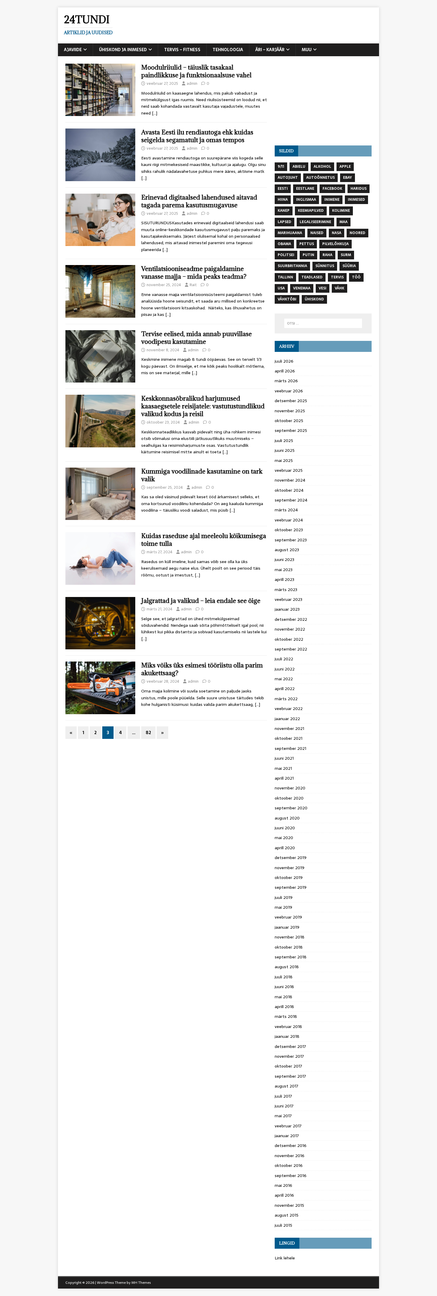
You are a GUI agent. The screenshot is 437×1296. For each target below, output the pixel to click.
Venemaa (301, 288)
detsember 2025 (291, 400)
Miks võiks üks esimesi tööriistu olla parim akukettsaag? (202, 669)
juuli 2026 (284, 361)
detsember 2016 (290, 1145)
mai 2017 (283, 1115)
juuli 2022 (284, 659)
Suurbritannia (292, 266)
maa (343, 222)
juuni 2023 (284, 559)
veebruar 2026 (289, 391)
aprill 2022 (285, 688)
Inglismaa (306, 200)
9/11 (281, 167)
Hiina (283, 200)
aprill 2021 (284, 778)
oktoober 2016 (289, 1165)
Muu (307, 49)
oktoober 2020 (289, 798)
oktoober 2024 (289, 490)
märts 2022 (286, 698)
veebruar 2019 (288, 917)
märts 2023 (286, 589)
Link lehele (285, 1258)
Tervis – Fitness (182, 49)
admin (192, 83)
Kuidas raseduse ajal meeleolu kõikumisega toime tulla (203, 540)
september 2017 (290, 1076)
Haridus (358, 189)
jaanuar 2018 (287, 1036)
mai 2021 (283, 768)
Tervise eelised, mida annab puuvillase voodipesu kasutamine (196, 338)
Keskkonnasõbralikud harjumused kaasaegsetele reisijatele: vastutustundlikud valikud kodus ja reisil (203, 406)
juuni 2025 (285, 450)
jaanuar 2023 (287, 609)
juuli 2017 (283, 1096)
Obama (284, 244)
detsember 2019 (290, 857)
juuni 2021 (284, 758)
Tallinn (285, 277)
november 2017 (289, 1056)
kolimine (341, 211)
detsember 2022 (291, 619)
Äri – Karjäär (269, 49)
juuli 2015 (283, 1225)
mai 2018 (283, 996)
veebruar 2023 (288, 599)
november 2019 (289, 867)
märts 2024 (286, 510)
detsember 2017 (290, 1046)
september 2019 (290, 887)
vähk (339, 288)
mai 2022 (284, 679)
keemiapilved (311, 211)
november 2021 (289, 728)
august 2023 (287, 549)
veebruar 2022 (289, 708)
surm (346, 255)
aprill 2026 (285, 371)
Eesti (283, 189)
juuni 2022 (285, 669)
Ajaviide (73, 49)
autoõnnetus (320, 178)
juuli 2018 (284, 977)
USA (281, 288)
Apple (345, 167)
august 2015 (286, 1215)
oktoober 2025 (289, 420)
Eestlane (305, 189)
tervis (337, 277)
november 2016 (289, 1155)
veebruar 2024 (289, 520)
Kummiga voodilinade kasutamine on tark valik (201, 475)
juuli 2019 (284, 897)
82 (148, 732)
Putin (308, 255)
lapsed (284, 222)
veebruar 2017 (288, 1126)
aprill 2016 (284, 1195)
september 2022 (291, 649)
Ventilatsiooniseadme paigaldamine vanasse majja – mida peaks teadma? (193, 272)
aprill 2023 (284, 579)
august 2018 (287, 966)
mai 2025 (284, 460)
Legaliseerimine (315, 222)
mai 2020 (284, 837)
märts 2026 (286, 380)
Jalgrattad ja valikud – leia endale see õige (200, 601)
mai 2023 (284, 569)
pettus (306, 244)
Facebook (332, 189)
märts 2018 (286, 1016)
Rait (193, 285)
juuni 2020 (285, 828)
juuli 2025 (284, 440)
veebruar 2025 (289, 470)
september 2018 (290, 957)
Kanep (284, 211)
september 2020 (291, 808)
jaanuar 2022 (287, 718)
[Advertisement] (323, 101)
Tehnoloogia (228, 49)
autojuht (288, 178)
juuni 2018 (284, 986)
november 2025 (290, 411)
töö (356, 277)
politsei (286, 255)
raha (327, 255)
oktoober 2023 (289, 529)
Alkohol (322, 167)
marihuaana (290, 233)
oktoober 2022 (289, 639)
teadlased (312, 277)
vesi (322, 288)
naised (316, 233)
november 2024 (290, 480)
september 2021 (290, 748)
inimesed (356, 200)
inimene (331, 200)
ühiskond (314, 299)
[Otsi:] (323, 323)
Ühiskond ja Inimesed (123, 49)
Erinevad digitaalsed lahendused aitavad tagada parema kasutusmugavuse (199, 201)
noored (357, 233)
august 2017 (286, 1086)
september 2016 (290, 1175)
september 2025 (291, 430)
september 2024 (291, 500)
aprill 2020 (285, 847)
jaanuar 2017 (287, 1135)
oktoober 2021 (288, 738)
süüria (349, 266)
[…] (154, 113)
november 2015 (289, 1205)
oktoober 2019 (289, 877)
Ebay (347, 178)
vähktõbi (287, 299)
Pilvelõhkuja (335, 244)
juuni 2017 (284, 1106)
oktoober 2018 (289, 947)
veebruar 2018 (288, 1026)
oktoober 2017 (288, 1066)
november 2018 (289, 937)
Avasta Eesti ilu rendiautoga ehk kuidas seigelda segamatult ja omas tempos (197, 136)
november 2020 (290, 788)
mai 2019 (283, 907)
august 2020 (287, 818)
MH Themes (141, 1283)
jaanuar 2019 (287, 927)
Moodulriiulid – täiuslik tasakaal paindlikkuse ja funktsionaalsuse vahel (196, 71)
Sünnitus (324, 266)
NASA (336, 233)
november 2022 (290, 629)
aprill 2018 (284, 1006)
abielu (299, 167)
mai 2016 (283, 1185)
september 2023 (291, 540)
